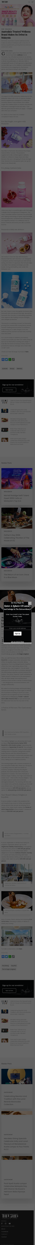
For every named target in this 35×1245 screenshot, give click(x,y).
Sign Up (17, 634)
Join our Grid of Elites (17, 641)
